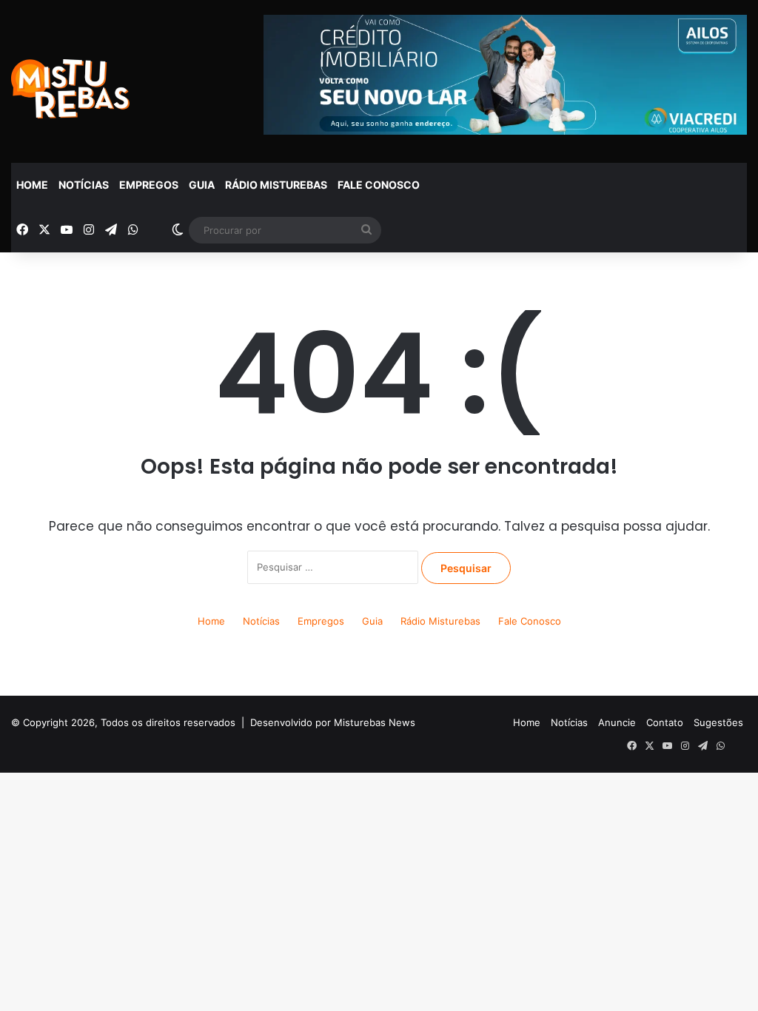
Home (32, 184)
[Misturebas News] (70, 88)
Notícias (83, 184)
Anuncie (617, 722)
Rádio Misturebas (276, 184)
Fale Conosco (379, 184)
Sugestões (718, 722)
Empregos (148, 184)
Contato (664, 722)
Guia (202, 184)
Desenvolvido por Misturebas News (332, 722)
